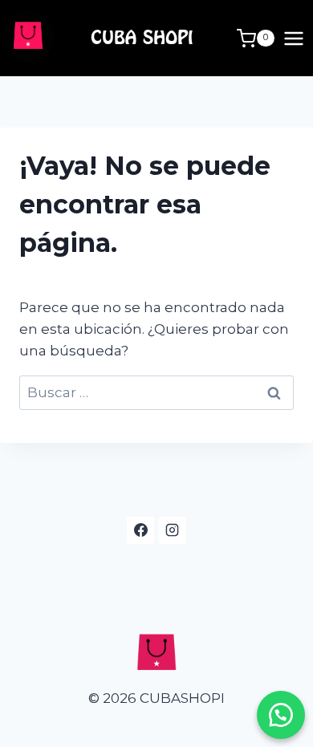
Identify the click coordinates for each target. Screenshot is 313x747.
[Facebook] (140, 530)
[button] (281, 715)
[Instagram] (172, 530)
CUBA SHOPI (142, 38)
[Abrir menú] (294, 38)
